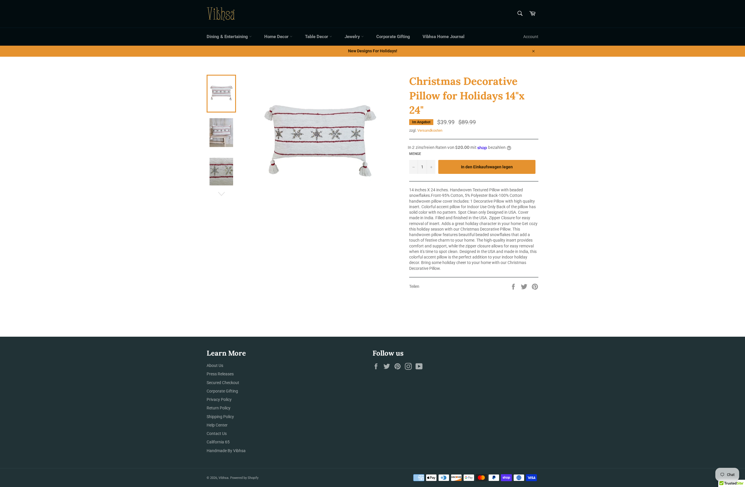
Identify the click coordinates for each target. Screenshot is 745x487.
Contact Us (217, 433)
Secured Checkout (223, 382)
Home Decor (277, 36)
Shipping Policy (220, 416)
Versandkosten (429, 130)
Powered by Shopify (244, 478)
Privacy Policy (219, 399)
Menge (415, 154)
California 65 (218, 442)
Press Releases (220, 374)
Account (530, 36)
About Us (215, 365)
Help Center (217, 425)
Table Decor (317, 36)
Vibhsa (223, 478)
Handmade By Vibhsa (226, 450)
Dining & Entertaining (228, 36)
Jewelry (353, 36)
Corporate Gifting (393, 36)
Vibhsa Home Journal (443, 36)
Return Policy (218, 408)
